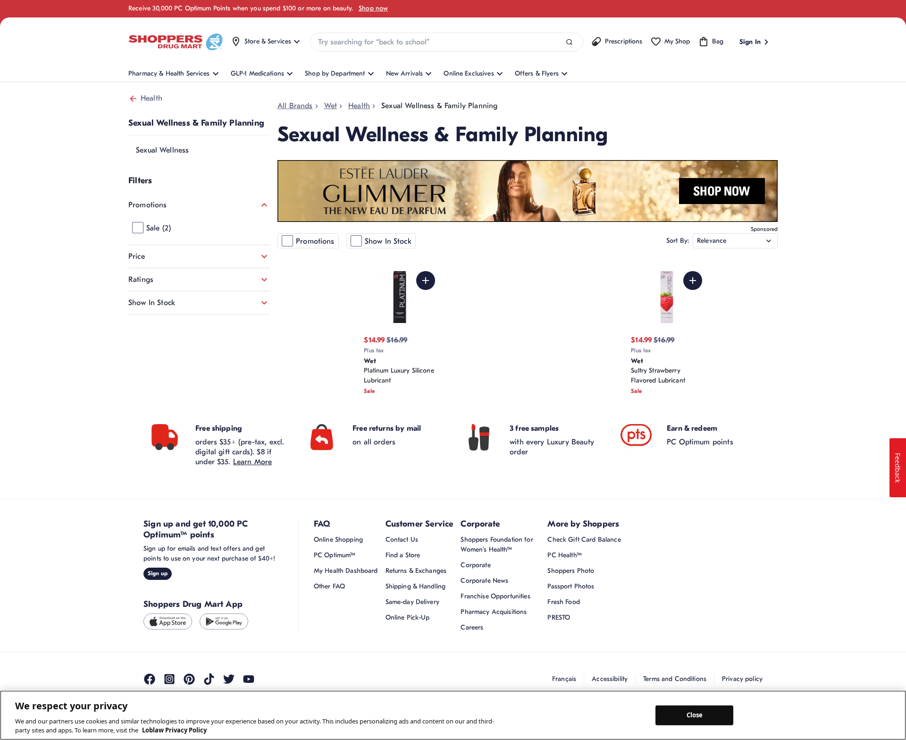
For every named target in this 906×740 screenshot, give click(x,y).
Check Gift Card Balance (584, 540)
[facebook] (149, 679)
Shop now (373, 8)
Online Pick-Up (408, 617)
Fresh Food (563, 602)
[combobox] (446, 42)
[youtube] (249, 679)
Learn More (252, 462)
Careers (472, 627)
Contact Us (402, 540)
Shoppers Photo (570, 571)
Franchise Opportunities (495, 596)
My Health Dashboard (346, 571)
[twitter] (229, 679)
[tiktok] (209, 679)
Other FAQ (329, 586)
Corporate (475, 565)
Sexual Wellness (162, 150)
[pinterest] (189, 679)
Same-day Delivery (412, 602)
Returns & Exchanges (416, 571)
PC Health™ (564, 555)
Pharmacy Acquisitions (494, 612)
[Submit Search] (569, 42)
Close (695, 715)
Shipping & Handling (416, 586)
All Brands (295, 106)
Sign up (158, 573)
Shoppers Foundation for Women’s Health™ (497, 544)
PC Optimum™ (335, 555)
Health (151, 98)
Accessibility (610, 679)
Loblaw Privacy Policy (174, 730)
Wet (330, 106)
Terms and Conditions (674, 679)
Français (564, 679)
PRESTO (558, 617)
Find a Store (403, 555)
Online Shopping (338, 540)
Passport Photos (570, 586)
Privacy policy (742, 679)
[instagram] (169, 679)
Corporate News (484, 581)
